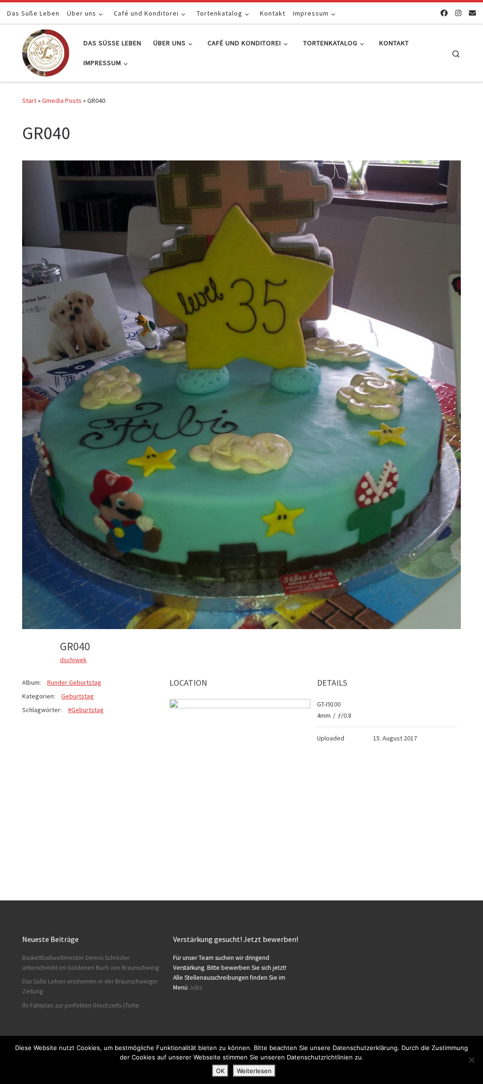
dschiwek (73, 659)
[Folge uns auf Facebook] (444, 13)
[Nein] (471, 1060)
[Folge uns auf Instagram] (458, 13)
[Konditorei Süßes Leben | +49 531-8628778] (45, 51)
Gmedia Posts (62, 100)
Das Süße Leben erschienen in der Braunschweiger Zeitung (90, 986)
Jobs (195, 987)
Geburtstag (77, 696)
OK (220, 1071)
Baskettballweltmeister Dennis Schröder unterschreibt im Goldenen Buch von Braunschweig (90, 963)
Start (29, 100)
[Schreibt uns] (472, 13)
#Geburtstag (86, 710)
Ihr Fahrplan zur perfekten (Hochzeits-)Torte (80, 1005)
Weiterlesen (254, 1071)
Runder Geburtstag (74, 682)
